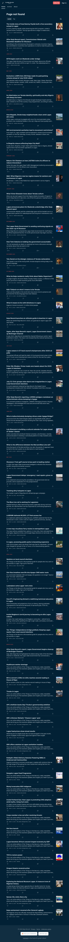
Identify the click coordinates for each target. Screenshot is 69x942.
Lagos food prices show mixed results (20, 731)
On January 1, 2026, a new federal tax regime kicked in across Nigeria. (28, 181)
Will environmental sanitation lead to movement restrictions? (29, 130)
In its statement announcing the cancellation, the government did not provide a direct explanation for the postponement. (27, 481)
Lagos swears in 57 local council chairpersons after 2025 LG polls (29, 352)
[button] (3, 7)
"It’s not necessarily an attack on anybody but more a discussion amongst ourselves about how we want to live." (29, 245)
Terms (38, 929)
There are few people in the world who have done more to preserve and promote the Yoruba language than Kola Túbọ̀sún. (28, 293)
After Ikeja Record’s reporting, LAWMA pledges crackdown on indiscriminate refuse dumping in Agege (29, 398)
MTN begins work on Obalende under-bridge (23, 59)
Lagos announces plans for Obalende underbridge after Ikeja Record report (29, 208)
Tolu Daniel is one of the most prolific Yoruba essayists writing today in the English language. (29, 262)
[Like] (7, 50)
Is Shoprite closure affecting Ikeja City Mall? (23, 143)
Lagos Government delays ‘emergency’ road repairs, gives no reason (29, 476)
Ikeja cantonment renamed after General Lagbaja (24, 910)
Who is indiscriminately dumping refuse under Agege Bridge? (29, 416)
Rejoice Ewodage (22, 623)
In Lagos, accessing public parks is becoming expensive (27, 542)
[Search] (61, 19)
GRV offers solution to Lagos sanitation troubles (24, 744)
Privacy (33, 929)
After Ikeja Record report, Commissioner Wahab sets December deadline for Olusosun (26, 41)
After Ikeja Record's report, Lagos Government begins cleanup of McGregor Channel (29, 650)
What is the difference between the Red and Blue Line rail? (28, 445)
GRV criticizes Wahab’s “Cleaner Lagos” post (23, 718)
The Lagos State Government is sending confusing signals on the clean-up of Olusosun (29, 227)
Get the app (43, 934)
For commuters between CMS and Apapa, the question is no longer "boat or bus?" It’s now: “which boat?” (29, 576)
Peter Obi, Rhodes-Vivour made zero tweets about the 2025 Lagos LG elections (28, 367)
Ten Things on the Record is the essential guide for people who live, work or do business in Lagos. (29, 635)
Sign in (64, 3)
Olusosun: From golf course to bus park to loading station (28, 462)
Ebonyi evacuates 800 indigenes (18, 786)
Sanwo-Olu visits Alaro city (16, 897)
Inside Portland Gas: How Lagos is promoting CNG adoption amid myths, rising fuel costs (28, 801)
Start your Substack (30, 934)
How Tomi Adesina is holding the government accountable (28, 242)
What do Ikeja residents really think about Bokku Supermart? (29, 276)
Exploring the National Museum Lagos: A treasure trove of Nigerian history (28, 883)
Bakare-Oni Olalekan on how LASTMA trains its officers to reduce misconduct (28, 162)
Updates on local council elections (19, 559)
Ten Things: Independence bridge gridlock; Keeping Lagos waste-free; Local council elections (28, 631)
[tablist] (11, 19)
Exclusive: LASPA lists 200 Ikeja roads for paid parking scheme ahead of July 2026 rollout (27, 77)
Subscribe (56, 3)
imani (18, 671)
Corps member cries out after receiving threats (24, 815)
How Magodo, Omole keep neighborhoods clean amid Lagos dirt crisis (28, 116)
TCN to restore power (14, 855)
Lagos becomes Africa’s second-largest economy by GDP (28, 842)
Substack (25, 938)
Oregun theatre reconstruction (18, 868)
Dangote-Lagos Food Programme (18, 773)
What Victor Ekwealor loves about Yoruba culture (24, 194)
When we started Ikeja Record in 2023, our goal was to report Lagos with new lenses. (29, 321)
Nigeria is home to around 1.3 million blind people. (22, 305)
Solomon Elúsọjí (18, 104)
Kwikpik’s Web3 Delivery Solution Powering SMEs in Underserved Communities (25, 759)
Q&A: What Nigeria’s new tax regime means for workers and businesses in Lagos (28, 177)
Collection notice (46, 929)
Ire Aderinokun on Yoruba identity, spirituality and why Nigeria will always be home (29, 96)
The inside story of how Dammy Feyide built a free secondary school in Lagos (29, 25)
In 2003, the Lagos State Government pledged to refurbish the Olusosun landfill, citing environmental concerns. (28, 465)
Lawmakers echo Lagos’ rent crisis (19, 586)
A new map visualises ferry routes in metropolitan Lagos (27, 529)
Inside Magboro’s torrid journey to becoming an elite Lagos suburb (28, 616)
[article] (34, 29)
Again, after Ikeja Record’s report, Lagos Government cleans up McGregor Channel (29, 333)
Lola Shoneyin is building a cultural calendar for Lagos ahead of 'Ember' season (29, 430)
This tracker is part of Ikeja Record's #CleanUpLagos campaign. (25, 493)
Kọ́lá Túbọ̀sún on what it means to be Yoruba (23, 289)
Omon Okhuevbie (18, 32)
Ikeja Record (20, 324)
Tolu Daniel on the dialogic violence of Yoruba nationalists (28, 259)
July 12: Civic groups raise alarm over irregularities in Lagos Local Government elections (29, 383)
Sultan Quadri (21, 374)
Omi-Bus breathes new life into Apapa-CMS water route (27, 572)
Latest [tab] (9, 19)
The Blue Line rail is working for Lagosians (22, 502)
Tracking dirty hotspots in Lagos (18, 491)
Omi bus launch (12, 828)
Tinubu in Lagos (12, 691)
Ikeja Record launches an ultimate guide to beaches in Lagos (29, 318)
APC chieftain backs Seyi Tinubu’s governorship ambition (28, 705)
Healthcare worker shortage (17, 664)
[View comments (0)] (23, 35)
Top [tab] (14, 19)
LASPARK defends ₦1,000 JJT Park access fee (24, 515)
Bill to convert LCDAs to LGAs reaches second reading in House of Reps (27, 679)
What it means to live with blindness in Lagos (23, 303)
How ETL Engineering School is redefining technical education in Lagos (29, 600)
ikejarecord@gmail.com (24, 684)
